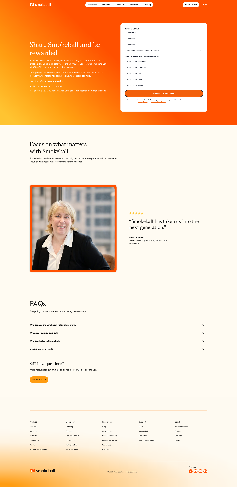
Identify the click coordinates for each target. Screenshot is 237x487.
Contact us (143, 436)
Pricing (32, 445)
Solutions (33, 431)
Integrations (34, 440)
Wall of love (106, 445)
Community (70, 440)
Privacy (178, 431)
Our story (69, 427)
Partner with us (72, 445)
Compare (105, 449)
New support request (147, 440)
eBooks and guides (109, 440)
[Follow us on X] (191, 471)
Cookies (178, 440)
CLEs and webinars (109, 436)
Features (33, 427)
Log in (141, 427)
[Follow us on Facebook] (205, 471)
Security (178, 436)
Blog (104, 427)
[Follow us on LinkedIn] (196, 471)
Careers (69, 431)
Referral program (72, 436)
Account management (38, 449)
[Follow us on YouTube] (200, 471)
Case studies (107, 431)
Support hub (143, 431)
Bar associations (72, 449)
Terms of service (181, 427)
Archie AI (33, 436)
